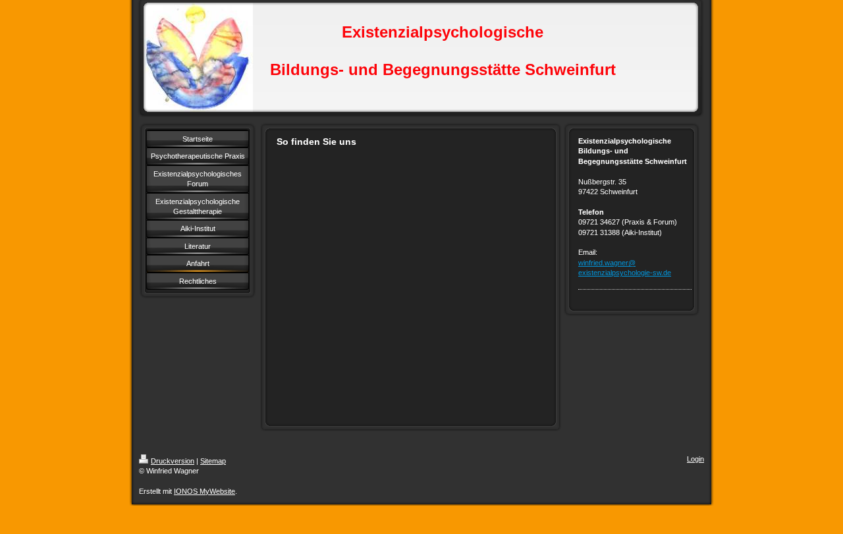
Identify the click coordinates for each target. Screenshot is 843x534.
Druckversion (172, 461)
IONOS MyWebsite (204, 491)
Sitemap (213, 461)
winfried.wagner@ (607, 263)
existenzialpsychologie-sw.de (624, 273)
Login (695, 459)
